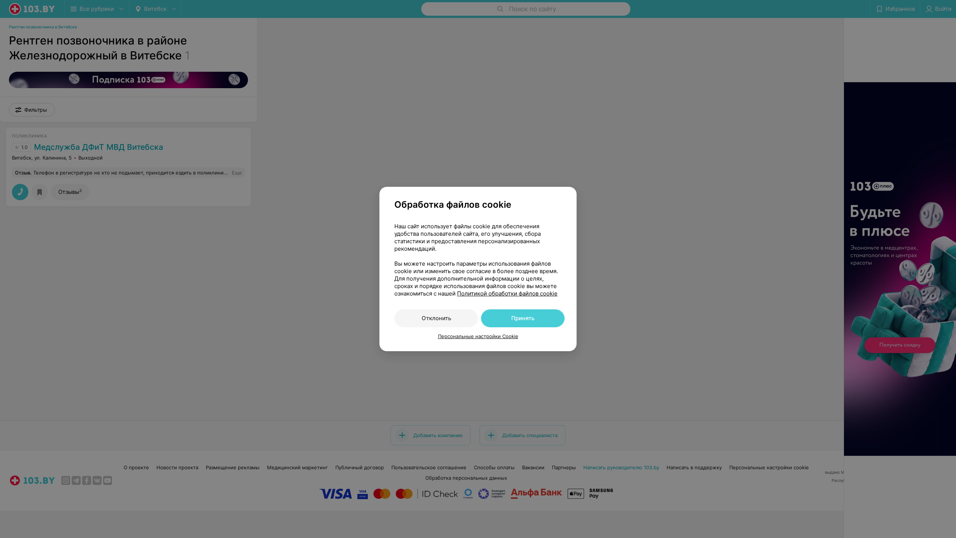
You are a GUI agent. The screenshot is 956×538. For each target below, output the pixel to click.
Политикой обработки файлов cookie (507, 293)
